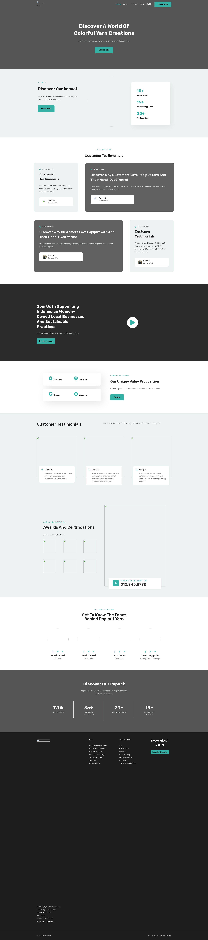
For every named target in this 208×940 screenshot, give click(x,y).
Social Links (163, 4)
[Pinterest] (169, 935)
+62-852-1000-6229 (44, 918)
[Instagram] (149, 935)
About (125, 4)
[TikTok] (163, 935)
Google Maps (49, 921)
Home (118, 4)
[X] (160, 935)
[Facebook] (152, 935)
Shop (142, 4)
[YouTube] (166, 935)
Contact (134, 4)
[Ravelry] (158, 935)
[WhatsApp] (155, 935)
